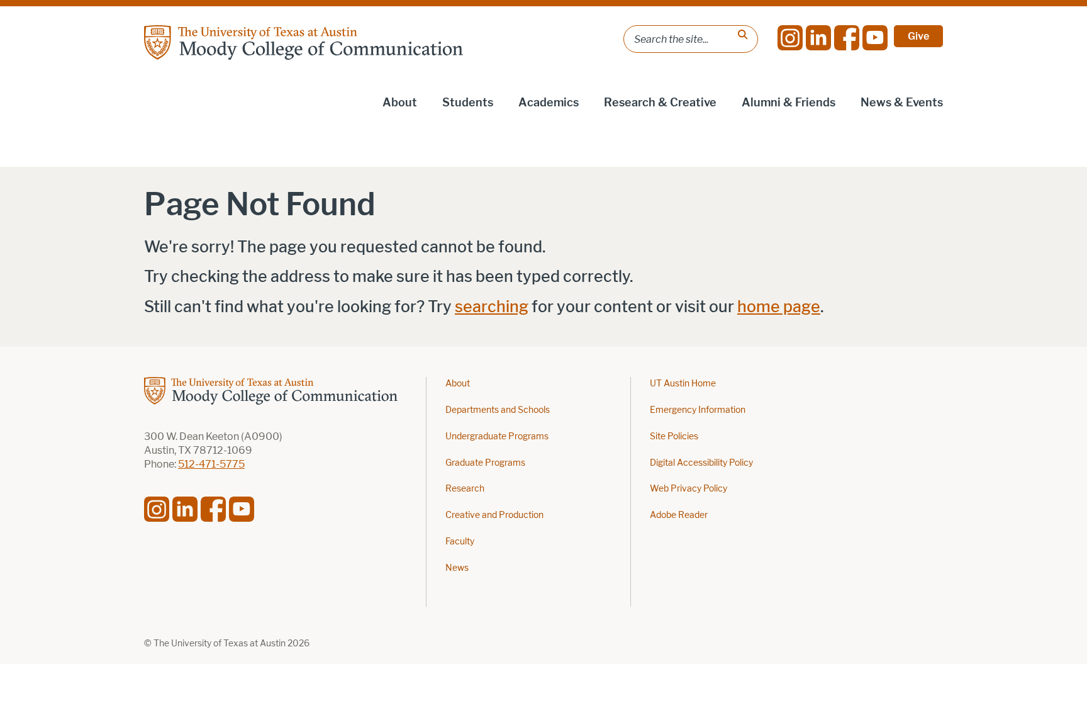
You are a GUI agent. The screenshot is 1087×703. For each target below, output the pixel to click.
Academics (548, 103)
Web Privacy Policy (688, 488)
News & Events (902, 103)
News (457, 568)
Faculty (459, 541)
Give (918, 36)
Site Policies (674, 436)
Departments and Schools (497, 410)
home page (778, 307)
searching (491, 307)
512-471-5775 (211, 464)
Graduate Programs (485, 463)
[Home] (303, 42)
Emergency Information (697, 410)
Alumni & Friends (788, 103)
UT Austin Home (683, 383)
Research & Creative (660, 103)
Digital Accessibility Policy (701, 463)
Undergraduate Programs (497, 436)
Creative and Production (494, 515)
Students (467, 103)
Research (464, 488)
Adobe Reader (679, 515)
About (399, 103)
